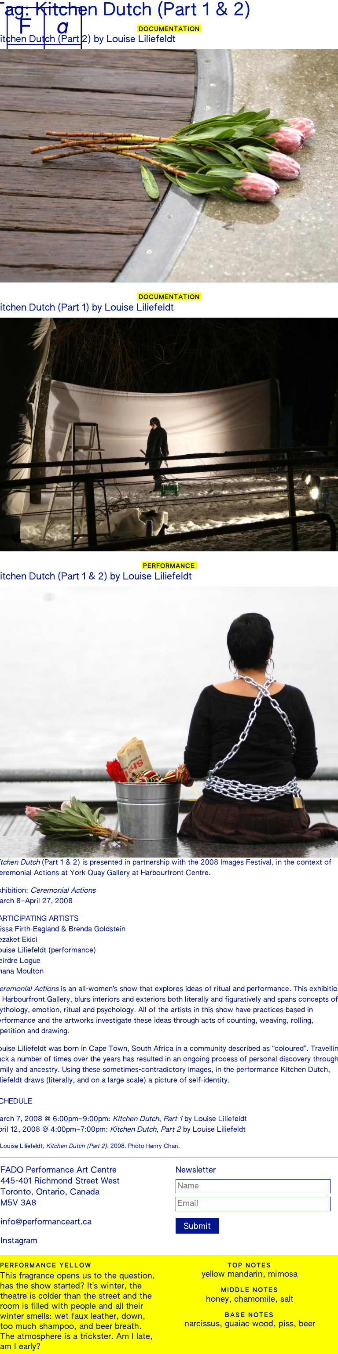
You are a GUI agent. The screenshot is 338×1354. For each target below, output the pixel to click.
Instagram (18, 1241)
